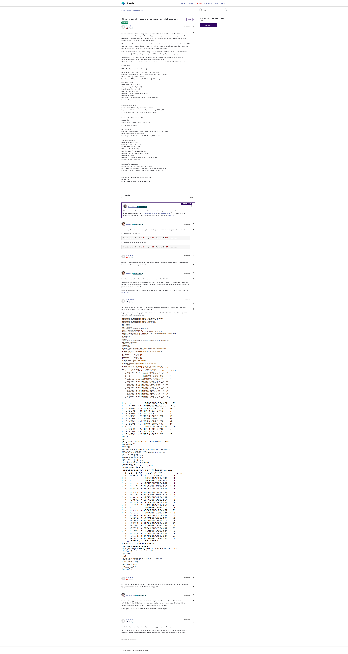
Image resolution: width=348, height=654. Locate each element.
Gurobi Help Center (126, 10)
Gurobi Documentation (150, 213)
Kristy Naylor (130, 26)
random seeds (126, 292)
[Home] (128, 3)
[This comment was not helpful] (193, 229)
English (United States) (211, 3)
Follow (189, 19)
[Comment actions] (191, 206)
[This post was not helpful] (193, 32)
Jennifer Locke (130, 595)
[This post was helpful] (193, 26)
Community (191, 3)
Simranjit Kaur (132, 207)
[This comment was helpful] (193, 223)
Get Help (199, 3)
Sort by (192, 197)
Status (183, 3)
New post (208, 25)
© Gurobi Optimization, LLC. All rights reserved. (135, 650)
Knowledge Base (164, 213)
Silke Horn (129, 224)
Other (141, 10)
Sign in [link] (223, 3)
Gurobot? (172, 215)
